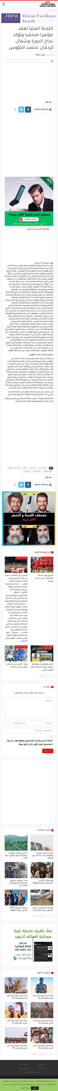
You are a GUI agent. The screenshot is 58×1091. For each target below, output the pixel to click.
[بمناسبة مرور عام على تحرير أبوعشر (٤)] (42, 1035)
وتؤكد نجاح (26, 471)
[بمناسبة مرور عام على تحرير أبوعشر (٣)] (16, 1035)
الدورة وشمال (43, 468)
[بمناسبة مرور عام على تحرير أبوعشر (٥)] (16, 1010)
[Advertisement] (29, 146)
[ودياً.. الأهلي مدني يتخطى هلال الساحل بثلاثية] (16, 653)
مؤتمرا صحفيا (48, 471)
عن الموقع (41, 1065)
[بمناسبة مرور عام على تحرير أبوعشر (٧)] (16, 985)
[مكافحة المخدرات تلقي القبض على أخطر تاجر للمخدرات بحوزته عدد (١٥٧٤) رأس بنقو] (42, 898)
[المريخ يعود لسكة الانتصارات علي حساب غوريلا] (42, 565)
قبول (35, 1088)
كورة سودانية (47, 558)
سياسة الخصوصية (32, 1072)
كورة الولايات (47, 647)
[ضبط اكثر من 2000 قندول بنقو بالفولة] (16, 898)
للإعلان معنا (24, 1065)
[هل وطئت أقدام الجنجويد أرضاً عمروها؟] (42, 870)
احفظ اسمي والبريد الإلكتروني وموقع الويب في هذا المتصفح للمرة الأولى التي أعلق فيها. (30, 743)
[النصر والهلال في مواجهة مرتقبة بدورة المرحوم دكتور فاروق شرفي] (42, 653)
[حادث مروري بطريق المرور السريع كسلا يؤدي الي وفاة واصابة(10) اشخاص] (16, 870)
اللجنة (25, 468)
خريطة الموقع (24, 1068)
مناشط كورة (21, 558)
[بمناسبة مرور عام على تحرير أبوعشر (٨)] (42, 985)
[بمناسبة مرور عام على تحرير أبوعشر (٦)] (42, 1010)
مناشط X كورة (37, 471)
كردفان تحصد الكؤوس (14, 468)
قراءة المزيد (25, 1088)
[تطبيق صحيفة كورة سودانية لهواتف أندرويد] (33, 945)
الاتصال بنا (42, 1068)
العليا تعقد (33, 468)
